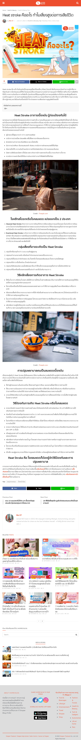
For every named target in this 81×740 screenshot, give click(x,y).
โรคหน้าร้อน (21, 482)
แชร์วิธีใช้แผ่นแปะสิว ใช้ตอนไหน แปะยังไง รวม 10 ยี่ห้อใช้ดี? (66, 582)
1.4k (45, 613)
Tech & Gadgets (75, 713)
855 (25, 666)
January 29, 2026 (9, 563)
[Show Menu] (4, 3)
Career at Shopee (43, 736)
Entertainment (64, 707)
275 (24, 649)
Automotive (76, 718)
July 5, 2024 (60, 613)
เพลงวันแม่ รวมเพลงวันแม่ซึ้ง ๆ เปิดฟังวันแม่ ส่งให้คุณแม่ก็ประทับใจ (34, 647)
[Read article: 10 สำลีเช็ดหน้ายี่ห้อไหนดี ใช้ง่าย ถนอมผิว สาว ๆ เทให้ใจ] (60, 548)
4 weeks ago (17, 649)
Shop (61, 717)
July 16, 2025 (60, 586)
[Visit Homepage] (40, 3)
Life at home (74, 722)
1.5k (25, 657)
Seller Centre (34, 736)
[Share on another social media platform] (76, 82)
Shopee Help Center (23, 736)
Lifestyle (62, 703)
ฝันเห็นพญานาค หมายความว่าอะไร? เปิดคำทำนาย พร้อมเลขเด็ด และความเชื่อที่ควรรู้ (40, 655)
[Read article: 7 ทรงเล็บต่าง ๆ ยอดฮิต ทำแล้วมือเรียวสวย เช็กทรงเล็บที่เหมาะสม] (66, 598)
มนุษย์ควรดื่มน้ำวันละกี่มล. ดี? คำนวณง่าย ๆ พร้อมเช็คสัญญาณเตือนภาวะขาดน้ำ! (39, 609)
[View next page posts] (42, 621)
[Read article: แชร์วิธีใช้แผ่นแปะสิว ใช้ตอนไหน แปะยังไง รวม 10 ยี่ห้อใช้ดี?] (66, 573)
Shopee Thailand (11, 736)
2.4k (17, 563)
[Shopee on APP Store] (40, 717)
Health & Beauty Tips (24, 10)
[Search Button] (77, 3)
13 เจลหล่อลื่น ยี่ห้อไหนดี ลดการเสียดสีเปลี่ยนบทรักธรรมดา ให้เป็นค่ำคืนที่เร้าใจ (14, 584)
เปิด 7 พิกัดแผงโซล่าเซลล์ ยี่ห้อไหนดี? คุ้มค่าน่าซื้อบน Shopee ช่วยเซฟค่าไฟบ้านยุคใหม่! (41, 671)
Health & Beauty (11, 10)
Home (4, 10)
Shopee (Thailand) (65, 736)
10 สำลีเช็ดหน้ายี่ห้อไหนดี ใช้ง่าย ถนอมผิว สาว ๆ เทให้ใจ (59, 559)
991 (25, 674)
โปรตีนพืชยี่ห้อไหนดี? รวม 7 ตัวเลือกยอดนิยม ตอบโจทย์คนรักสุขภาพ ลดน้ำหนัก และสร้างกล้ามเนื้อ (45, 663)
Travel (61, 710)
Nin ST (11, 21)
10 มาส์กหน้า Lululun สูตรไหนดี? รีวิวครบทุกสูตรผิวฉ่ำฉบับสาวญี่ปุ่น (40, 584)
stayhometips (11, 482)
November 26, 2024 (36, 613)
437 (58, 561)
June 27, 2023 (21, 21)
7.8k (19, 588)
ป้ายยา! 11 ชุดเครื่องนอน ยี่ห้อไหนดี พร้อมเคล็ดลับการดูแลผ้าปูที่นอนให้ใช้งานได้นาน (20, 560)
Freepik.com (43, 213)
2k (43, 588)
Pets (73, 727)
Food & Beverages (62, 699)
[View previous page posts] (38, 621)
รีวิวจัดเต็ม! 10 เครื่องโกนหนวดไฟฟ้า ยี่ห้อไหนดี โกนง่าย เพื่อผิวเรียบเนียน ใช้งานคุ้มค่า (14, 609)
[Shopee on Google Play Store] (40, 713)
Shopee (61, 714)
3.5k (15, 613)
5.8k (67, 613)
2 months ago (17, 657)
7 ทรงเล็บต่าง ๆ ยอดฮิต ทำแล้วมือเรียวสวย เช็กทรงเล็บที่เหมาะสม (66, 609)
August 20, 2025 (35, 588)
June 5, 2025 (7, 613)
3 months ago (17, 674)
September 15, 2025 (49, 561)
